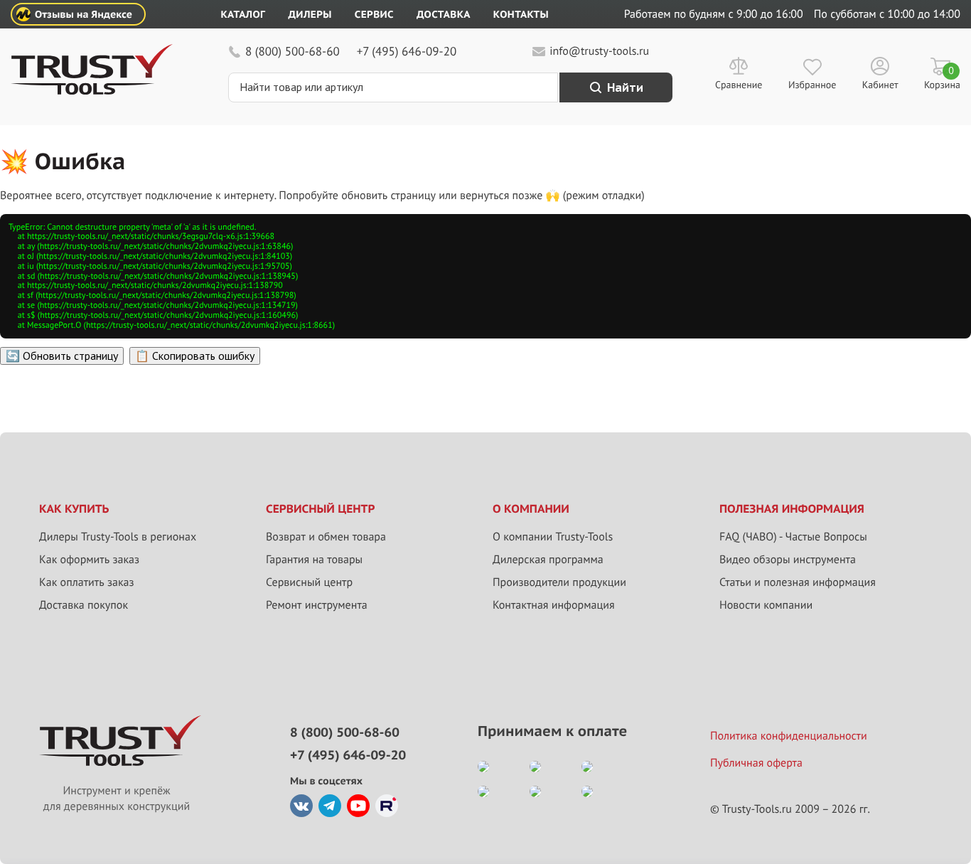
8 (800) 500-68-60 (292, 51)
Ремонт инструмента (317, 605)
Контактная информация (554, 605)
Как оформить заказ (89, 560)
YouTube (358, 805)
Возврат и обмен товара (326, 537)
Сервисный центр (309, 582)
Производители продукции (559, 582)
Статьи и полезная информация (797, 582)
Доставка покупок (83, 605)
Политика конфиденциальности (788, 736)
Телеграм (329, 805)
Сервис (374, 14)
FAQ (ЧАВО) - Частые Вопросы (793, 537)
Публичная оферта (756, 763)
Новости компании (765, 605)
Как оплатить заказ (86, 582)
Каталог (243, 14)
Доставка (444, 14)
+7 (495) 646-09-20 (406, 51)
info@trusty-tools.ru (599, 51)
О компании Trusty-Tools (553, 537)
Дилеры (309, 14)
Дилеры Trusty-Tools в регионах (117, 537)
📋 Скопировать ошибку (194, 355)
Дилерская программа (548, 560)
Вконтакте (301, 805)
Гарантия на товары (314, 560)
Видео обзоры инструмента (787, 560)
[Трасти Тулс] (92, 91)
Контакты (521, 14)
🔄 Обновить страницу (62, 355)
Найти (625, 87)
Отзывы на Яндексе (83, 14)
